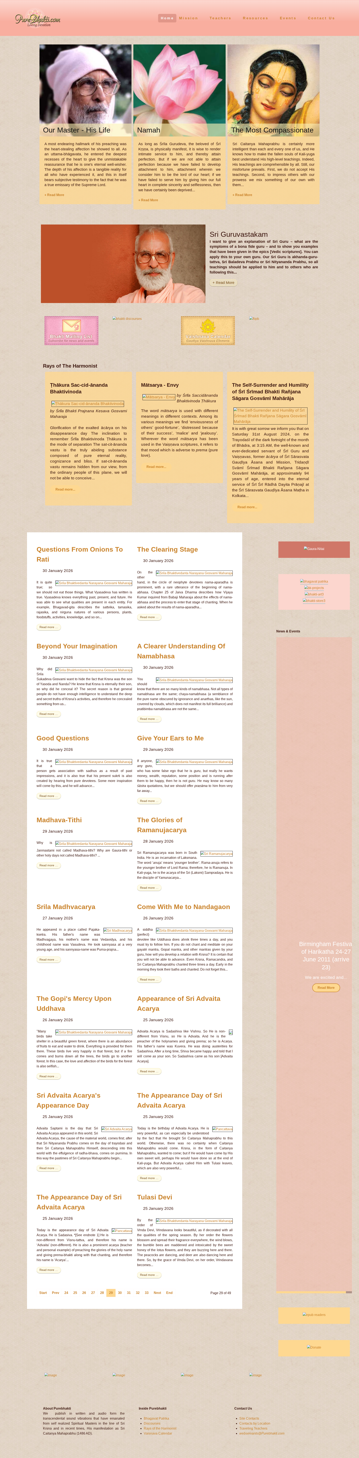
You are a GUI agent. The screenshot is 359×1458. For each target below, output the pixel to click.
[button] (343, 965)
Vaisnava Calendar (158, 1433)
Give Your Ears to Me (170, 738)
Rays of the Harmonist (160, 1428)
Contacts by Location (254, 1423)
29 (111, 1293)
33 (147, 1293)
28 (102, 1293)
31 (129, 1293)
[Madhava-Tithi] (94, 843)
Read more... (65, 489)
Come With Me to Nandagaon (183, 907)
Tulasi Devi (154, 1197)
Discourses (152, 1423)
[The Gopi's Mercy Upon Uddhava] (94, 1032)
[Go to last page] (169, 1293)
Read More (314, 987)
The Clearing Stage (167, 549)
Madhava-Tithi (59, 820)
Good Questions (63, 738)
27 (93, 1293)
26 (84, 1293)
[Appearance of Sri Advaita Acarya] (230, 1032)
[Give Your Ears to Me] (194, 761)
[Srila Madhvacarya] (118, 930)
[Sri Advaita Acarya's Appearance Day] (117, 1129)
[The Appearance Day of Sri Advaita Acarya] (222, 1129)
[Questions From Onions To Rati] (94, 583)
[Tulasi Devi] (194, 1221)
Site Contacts (249, 1418)
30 (120, 1293)
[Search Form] (348, 18)
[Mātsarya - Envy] (159, 397)
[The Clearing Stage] (194, 573)
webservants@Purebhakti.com (261, 1433)
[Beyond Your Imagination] (94, 670)
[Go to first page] (43, 1293)
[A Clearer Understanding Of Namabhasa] (194, 680)
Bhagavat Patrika (156, 1418)
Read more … (48, 627)
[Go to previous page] (55, 1293)
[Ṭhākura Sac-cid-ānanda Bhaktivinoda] (88, 403)
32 (138, 1293)
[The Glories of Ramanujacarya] (216, 853)
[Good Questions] (94, 761)
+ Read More (54, 195)
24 (66, 1293)
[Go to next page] (157, 1293)
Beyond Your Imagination (77, 646)
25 (75, 1293)
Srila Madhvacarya (66, 907)
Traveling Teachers (253, 1428)
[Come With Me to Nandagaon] (194, 930)
